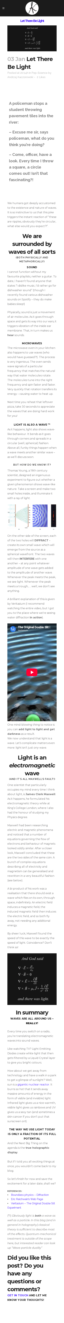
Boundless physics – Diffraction (30, 1194)
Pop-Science (40, 72)
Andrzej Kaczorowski (20, 77)
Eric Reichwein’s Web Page (27, 1199)
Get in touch (17, 1295)
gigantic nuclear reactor (33, 1084)
